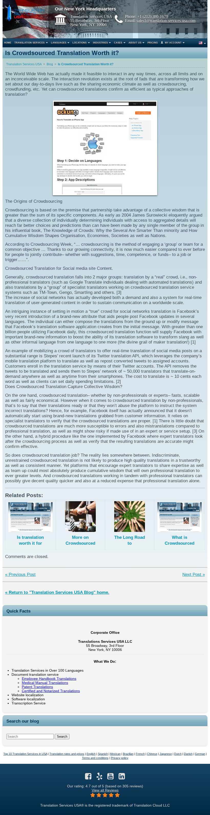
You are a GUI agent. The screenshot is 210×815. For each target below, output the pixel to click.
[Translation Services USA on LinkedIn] (122, 778)
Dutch (178, 753)
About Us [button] (135, 42)
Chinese (152, 753)
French (140, 753)
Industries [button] (100, 42)
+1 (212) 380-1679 (152, 16)
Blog (50, 64)
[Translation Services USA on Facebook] (88, 778)
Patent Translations (37, 687)
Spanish (103, 753)
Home (7, 42)
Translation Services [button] (29, 42)
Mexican (115, 753)
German (200, 753)
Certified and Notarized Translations (51, 691)
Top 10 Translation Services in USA (25, 753)
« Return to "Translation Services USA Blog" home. (57, 592)
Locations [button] (79, 42)
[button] (202, 42)
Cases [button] (118, 42)
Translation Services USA (24, 64)
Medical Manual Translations (45, 683)
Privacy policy (119, 757)
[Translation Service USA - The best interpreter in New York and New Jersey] (24, 12)
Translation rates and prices (66, 753)
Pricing (153, 42)
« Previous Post (20, 574)
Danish (188, 753)
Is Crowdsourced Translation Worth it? (85, 64)
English (91, 753)
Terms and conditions (95, 757)
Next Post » (193, 574)
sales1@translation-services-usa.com (165, 20)
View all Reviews (105, 790)
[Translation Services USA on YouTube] (110, 778)
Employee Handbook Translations (49, 679)
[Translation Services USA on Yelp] (99, 778)
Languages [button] (58, 42)
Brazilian (128, 753)
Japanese (166, 753)
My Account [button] (173, 42)
